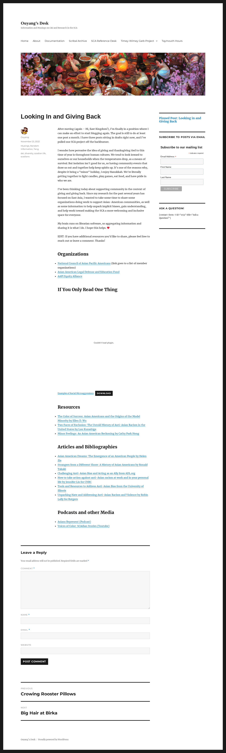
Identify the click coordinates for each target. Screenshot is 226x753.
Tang (36, 149)
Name (25, 615)
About (36, 40)
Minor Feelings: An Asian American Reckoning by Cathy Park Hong (98, 433)
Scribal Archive (78, 40)
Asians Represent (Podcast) (74, 521)
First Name (166, 167)
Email (25, 630)
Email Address (168, 156)
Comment (28, 568)
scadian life (40, 153)
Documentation (55, 40)
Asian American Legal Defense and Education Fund (88, 271)
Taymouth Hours (172, 40)
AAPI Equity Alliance (70, 276)
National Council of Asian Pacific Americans (84, 263)
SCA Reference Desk (104, 40)
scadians (25, 156)
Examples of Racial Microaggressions (76, 393)
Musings (25, 146)
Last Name (166, 177)
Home (24, 40)
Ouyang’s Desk (35, 23)
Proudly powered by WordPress (53, 739)
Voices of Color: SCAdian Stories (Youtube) (83, 525)
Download (104, 393)
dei (22, 153)
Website (26, 645)
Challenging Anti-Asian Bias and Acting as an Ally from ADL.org (96, 473)
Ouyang (25, 137)
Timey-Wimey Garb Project (137, 40)
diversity (29, 153)
